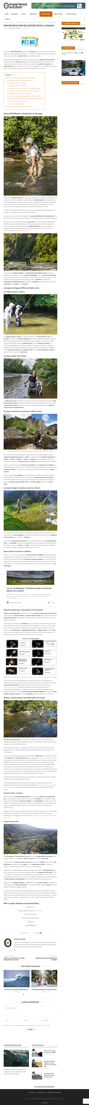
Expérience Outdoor (14, 28)
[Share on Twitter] (39, 933)
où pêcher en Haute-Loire (45, 758)
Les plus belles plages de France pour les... (16, 989)
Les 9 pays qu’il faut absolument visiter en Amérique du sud (49, 1075)
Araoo (61, 1098)
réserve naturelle (37, 557)
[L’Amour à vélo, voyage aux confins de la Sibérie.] (37, 1053)
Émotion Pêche (38, 910)
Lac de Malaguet (13, 555)
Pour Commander (38, 677)
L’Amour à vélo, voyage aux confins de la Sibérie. (50, 1051)
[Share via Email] (40, 933)
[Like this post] (35, 933)
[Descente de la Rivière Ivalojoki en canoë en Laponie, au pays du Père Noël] (37, 1063)
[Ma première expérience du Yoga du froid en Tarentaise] (44, 978)
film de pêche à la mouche (23, 230)
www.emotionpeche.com (11, 687)
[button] (6, 982)
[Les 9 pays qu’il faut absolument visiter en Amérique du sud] (37, 1076)
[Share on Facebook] (37, 933)
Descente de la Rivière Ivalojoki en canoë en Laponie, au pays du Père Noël (50, 1063)
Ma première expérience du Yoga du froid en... (44, 989)
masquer (14, 75)
